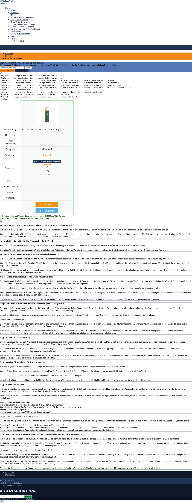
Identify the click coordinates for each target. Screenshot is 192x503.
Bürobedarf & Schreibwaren (22, 17)
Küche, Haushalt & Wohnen (22, 27)
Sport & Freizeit (17, 41)
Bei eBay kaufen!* (48, 211)
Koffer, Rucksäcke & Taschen (22, 24)
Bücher (13, 15)
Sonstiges (14, 36)
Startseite (9, 54)
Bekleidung (15, 12)
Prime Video (15, 31)
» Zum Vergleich (7, 70)
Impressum (9, 472)
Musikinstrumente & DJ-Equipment (25, 29)
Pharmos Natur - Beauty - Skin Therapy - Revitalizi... (47, 129)
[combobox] (12, 67)
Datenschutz (10, 475)
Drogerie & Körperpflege (20, 22)
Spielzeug (14, 38)
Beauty (13, 10)
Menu (2, 3)
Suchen (28, 68)
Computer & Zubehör (19, 20)
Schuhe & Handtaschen (20, 34)
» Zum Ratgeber (21, 70)
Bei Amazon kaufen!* (47, 204)
